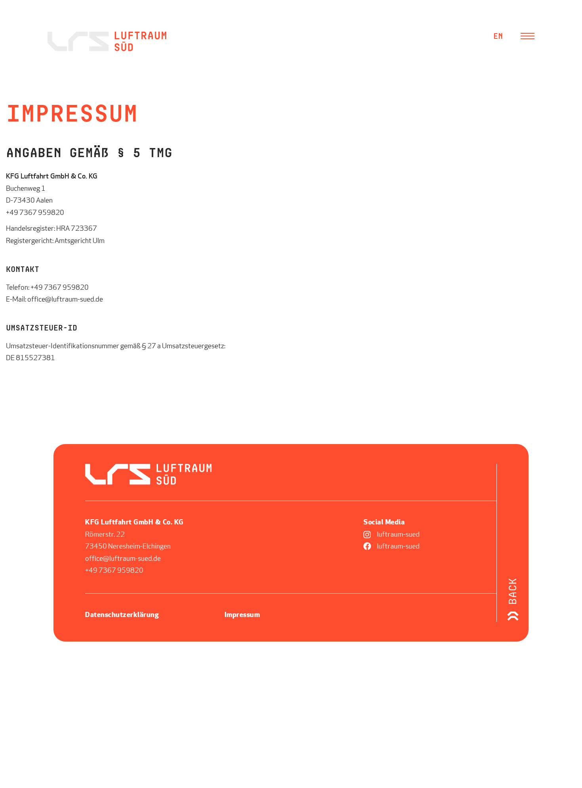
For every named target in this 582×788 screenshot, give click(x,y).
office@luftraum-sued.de (65, 300)
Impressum (242, 615)
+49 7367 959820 (59, 288)
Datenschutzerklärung (122, 615)
